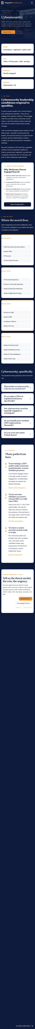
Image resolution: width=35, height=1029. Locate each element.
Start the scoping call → (16, 554)
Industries (19, 10)
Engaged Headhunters (7, 10)
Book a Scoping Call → (17, 204)
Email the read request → (16, 521)
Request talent (7, 32)
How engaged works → (24, 603)
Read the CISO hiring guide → (17, 487)
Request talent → (26, 598)
